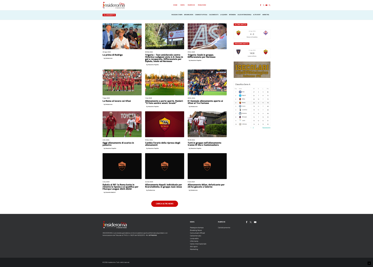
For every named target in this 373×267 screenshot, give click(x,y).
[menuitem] (175, 5)
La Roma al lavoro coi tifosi (117, 101)
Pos (236, 88)
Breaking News (188, 15)
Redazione (202, 5)
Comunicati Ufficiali (201, 15)
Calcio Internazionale (244, 15)
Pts (268, 88)
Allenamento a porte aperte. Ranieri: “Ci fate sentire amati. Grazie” (164, 102)
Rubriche (191, 5)
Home (175, 5)
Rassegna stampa (177, 15)
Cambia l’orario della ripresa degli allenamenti (162, 143)
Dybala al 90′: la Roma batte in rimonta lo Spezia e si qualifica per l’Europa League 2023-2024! (120, 186)
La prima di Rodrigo (113, 54)
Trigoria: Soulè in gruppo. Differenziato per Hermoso (201, 55)
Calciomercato (213, 15)
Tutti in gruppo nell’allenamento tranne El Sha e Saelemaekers (204, 143)
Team (240, 88)
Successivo (266, 128)
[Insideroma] (114, 5)
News (182, 5)
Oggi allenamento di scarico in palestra (118, 143)
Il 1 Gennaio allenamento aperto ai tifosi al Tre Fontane (205, 102)
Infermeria (232, 15)
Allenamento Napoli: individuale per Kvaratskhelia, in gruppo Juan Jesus (163, 185)
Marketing (265, 15)
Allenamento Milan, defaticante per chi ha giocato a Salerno (206, 185)
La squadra (223, 15)
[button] (260, 5)
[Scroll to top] (369, 263)
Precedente (238, 128)
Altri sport (257, 15)
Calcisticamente (224, 228)
